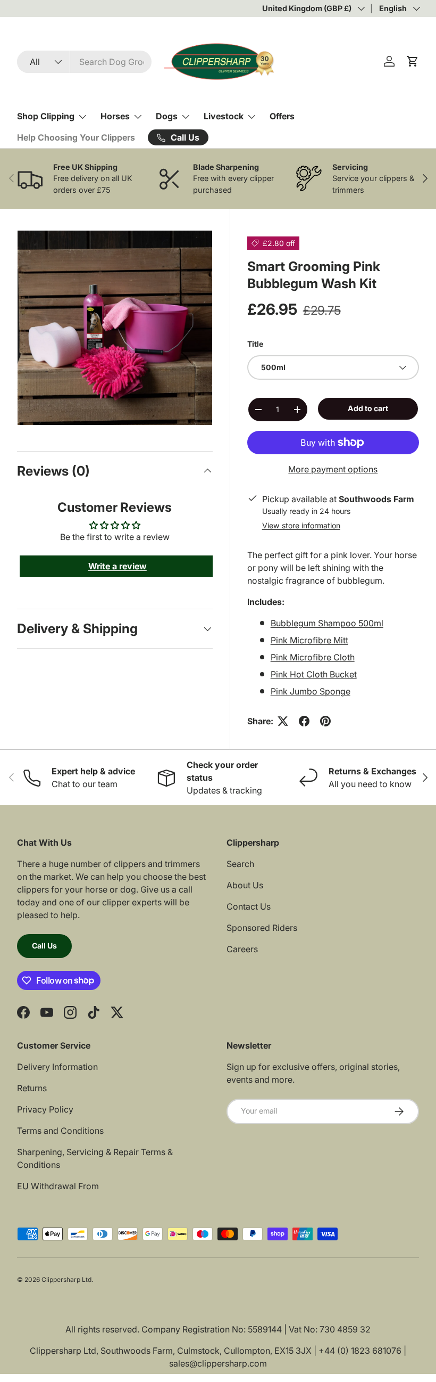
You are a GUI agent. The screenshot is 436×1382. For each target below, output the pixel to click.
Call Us (44, 945)
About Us (245, 885)
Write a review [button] (117, 566)
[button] (412, 61)
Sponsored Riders (262, 927)
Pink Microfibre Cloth (313, 657)
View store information (301, 525)
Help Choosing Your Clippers (76, 137)
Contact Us (249, 906)
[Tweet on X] (283, 721)
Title (255, 343)
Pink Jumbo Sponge (310, 691)
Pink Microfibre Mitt (309, 640)
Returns (32, 1088)
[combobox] (84, 62)
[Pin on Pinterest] (325, 721)
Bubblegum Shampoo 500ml (327, 623)
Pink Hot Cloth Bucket (314, 674)
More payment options (333, 469)
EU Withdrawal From (58, 1186)
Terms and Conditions (60, 1130)
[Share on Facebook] (304, 721)
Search (240, 863)
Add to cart (368, 408)
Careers (242, 949)
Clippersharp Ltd (66, 1279)
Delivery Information (57, 1066)
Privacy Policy (45, 1109)
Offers (282, 116)
